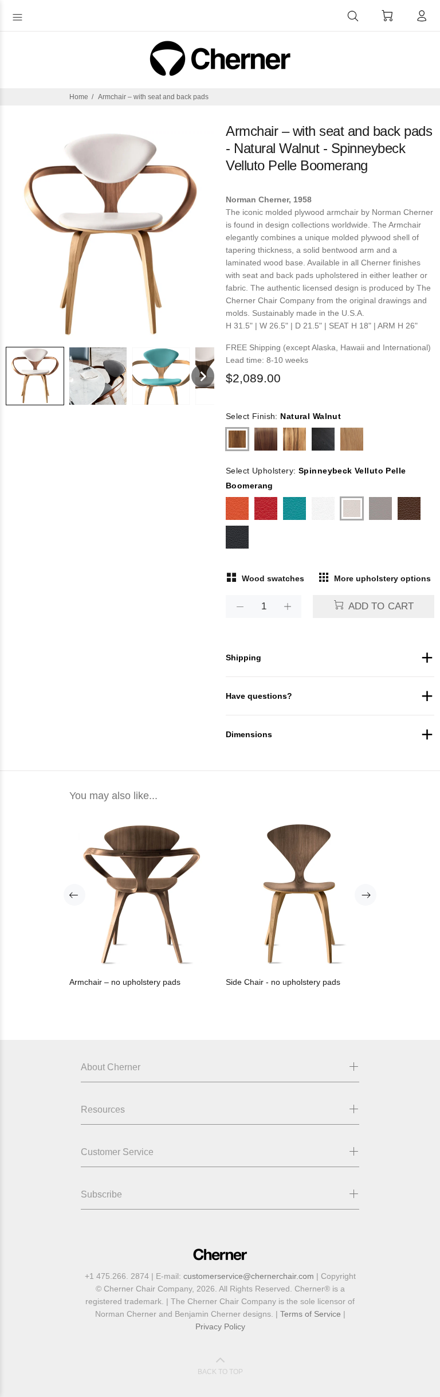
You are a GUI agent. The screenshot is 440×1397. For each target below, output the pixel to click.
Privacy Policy (220, 1326)
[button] (35, 376)
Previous (74, 895)
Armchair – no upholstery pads (124, 982)
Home (78, 97)
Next (365, 895)
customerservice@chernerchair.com (248, 1276)
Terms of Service (310, 1313)
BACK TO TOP (220, 1372)
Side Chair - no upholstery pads (283, 982)
